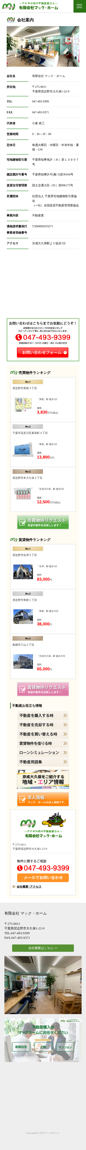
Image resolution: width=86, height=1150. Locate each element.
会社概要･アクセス (29, 886)
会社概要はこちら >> (43, 948)
